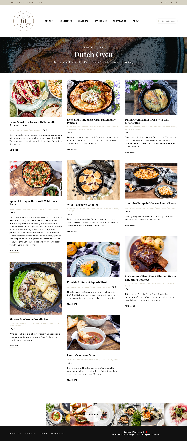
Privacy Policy (58, 433)
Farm (40, 2)
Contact (43, 433)
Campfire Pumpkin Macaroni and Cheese (150, 203)
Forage (20, 2)
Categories (101, 21)
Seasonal (83, 21)
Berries (71, 209)
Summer (91, 129)
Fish (12, 2)
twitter (171, 2)
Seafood (113, 127)
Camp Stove (145, 284)
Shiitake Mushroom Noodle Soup (30, 319)
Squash (107, 287)
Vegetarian (15, 326)
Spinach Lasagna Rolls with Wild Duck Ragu (33, 202)
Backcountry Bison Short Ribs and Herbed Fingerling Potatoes (151, 277)
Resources (30, 433)
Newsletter (15, 433)
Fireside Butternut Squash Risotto (88, 282)
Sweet (70, 211)
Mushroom (46, 323)
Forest (30, 2)
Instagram (93, 414)
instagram (166, 2)
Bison (12, 130)
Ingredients (65, 21)
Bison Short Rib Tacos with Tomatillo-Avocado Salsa (33, 123)
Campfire (20, 209)
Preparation (120, 21)
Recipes (49, 21)
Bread (128, 127)
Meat (38, 130)
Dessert (91, 209)
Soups (13, 323)
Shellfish (72, 129)
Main (32, 130)
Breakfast (72, 127)
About (136, 21)
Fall (93, 287)
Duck (12, 209)
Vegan (56, 323)
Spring (82, 129)
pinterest (176, 2)
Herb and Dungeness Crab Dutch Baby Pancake (91, 121)
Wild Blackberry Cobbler (82, 204)
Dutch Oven (23, 130)
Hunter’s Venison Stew (81, 355)
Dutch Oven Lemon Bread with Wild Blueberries (147, 121)
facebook (161, 2)
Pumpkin (172, 208)
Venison (71, 360)
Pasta (56, 209)
